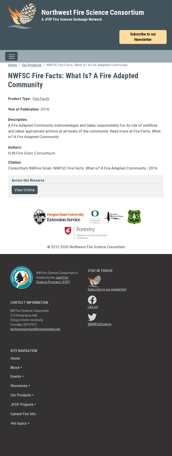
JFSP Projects (22, 404)
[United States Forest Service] (135, 217)
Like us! (93, 307)
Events (15, 376)
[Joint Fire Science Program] (21, 277)
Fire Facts (41, 98)
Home (12, 65)
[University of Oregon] (95, 217)
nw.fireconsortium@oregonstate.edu (35, 329)
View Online (25, 189)
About (14, 367)
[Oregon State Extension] (58, 217)
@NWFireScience (100, 324)
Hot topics (19, 423)
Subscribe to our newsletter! (107, 289)
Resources (19, 386)
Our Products (31, 65)
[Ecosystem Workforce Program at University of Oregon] (115, 217)
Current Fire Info (23, 414)
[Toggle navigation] (11, 56)
